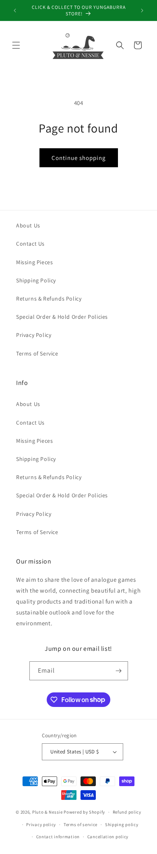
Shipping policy (121, 824)
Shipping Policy (36, 280)
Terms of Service (37, 353)
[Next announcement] (142, 10)
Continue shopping (79, 158)
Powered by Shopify (84, 812)
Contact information (58, 836)
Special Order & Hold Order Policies (62, 316)
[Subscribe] (119, 670)
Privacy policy (41, 824)
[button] (16, 45)
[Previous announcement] (15, 10)
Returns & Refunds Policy (48, 298)
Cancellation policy (107, 836)
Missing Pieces (34, 262)
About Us (28, 225)
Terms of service (80, 824)
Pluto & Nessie (47, 812)
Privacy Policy (33, 335)
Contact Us (30, 243)
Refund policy (127, 812)
